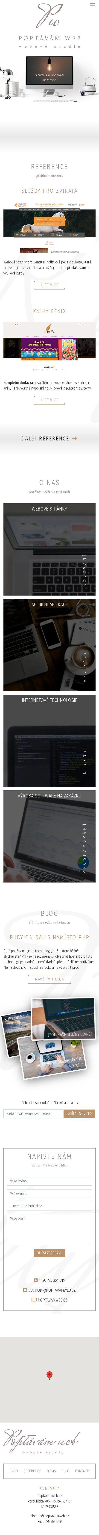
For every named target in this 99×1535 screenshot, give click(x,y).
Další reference (46, 438)
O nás (51, 1471)
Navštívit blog (49, 979)
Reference (32, 1471)
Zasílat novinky (79, 1113)
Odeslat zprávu (49, 1253)
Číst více (49, 285)
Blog (65, 1471)
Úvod (13, 1471)
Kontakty (82, 1471)
